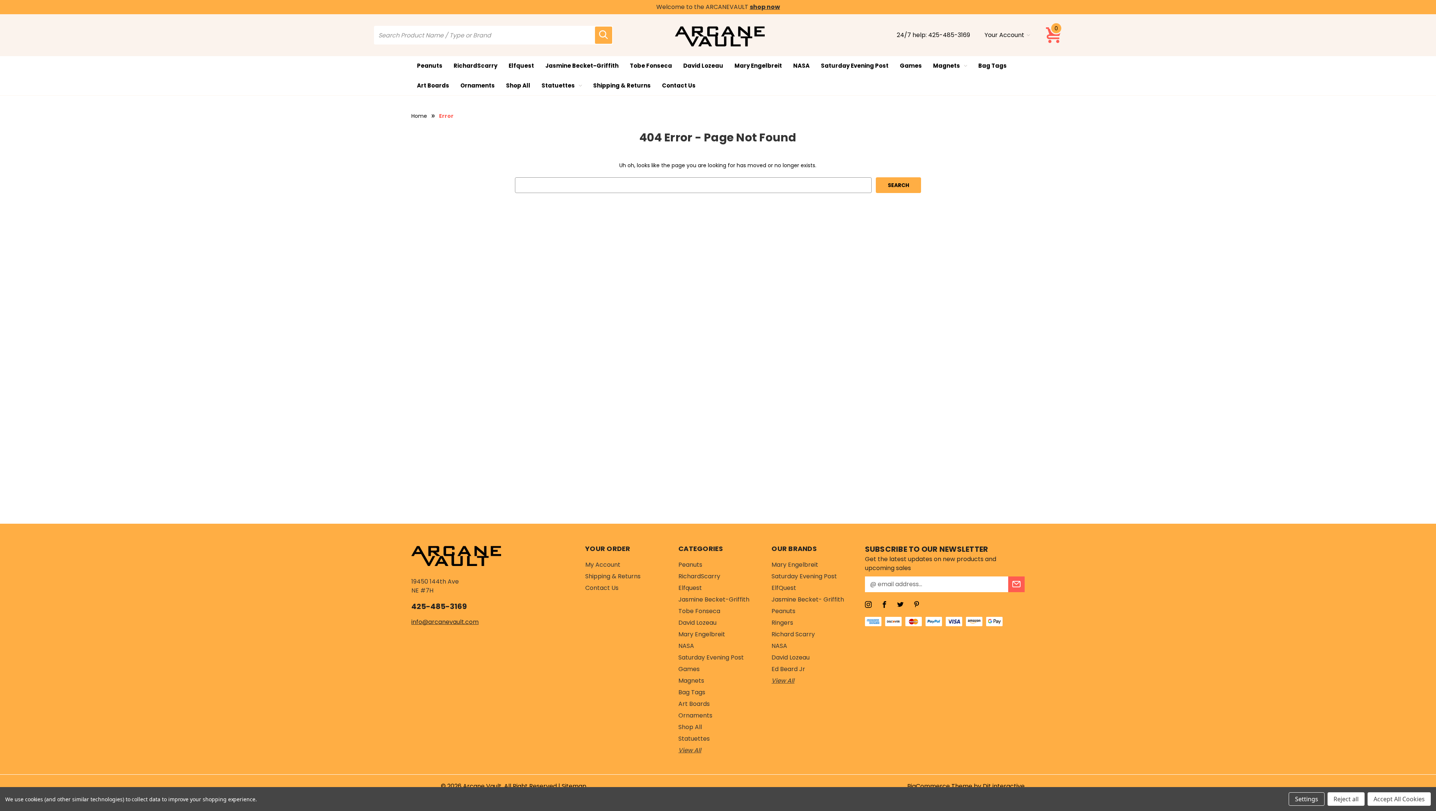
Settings (1306, 799)
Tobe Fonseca (651, 66)
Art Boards (433, 85)
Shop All (518, 85)
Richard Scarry (793, 634)
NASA (801, 66)
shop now (765, 7)
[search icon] (603, 35)
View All (689, 750)
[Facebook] (884, 604)
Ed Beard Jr (788, 669)
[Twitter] (900, 604)
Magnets (946, 66)
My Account (602, 564)
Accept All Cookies (1399, 799)
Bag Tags (992, 66)
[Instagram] (868, 604)
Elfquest (521, 66)
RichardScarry (475, 66)
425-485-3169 (949, 35)
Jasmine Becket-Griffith (582, 66)
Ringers (782, 622)
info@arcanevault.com (445, 622)
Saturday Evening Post (855, 66)
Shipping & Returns (622, 85)
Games (911, 66)
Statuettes (558, 85)
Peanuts (429, 66)
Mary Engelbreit (758, 66)
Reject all (1346, 799)
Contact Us (679, 85)
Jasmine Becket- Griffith (807, 599)
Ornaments (477, 85)
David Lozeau (703, 66)
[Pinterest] (916, 604)
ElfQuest (783, 588)
